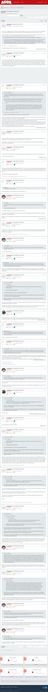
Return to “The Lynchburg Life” (7, 650)
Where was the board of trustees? (10, 11)
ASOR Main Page (16, 2)
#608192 (44, 85)
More (22, 2)
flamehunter (41, 127)
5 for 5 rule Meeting (12, 657)
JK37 (8, 149)
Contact (15, 687)
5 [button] (39, 17)
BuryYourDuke (14, 13)
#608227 (44, 368)
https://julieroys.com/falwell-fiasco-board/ (9, 45)
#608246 (44, 603)
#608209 (44, 161)
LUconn (9, 224)
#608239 (44, 469)
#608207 (44, 147)
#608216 (44, 222)
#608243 (44, 546)
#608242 (44, 506)
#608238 (44, 429)
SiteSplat (11, 690)
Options (20, 646)
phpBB (17, 690)
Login (45, 2)
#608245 (44, 571)
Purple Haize (10, 343)
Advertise (2, 687)
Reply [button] (3, 20)
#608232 (44, 417)
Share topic (41, 21)
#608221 (44, 310)
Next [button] (45, 17)
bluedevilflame (41, 157)
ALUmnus (9, 471)
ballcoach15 (37, 127)
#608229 (44, 390)
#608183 (44, 24)
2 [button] (34, 17)
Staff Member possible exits (36, 669)
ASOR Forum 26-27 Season (12, 669)
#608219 (44, 255)
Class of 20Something (40, 413)
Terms (12, 687)
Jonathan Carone (10, 197)
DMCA (9, 687)
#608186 (44, 53)
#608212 (44, 195)
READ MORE (12, 664)
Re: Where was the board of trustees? (15, 53)
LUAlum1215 (10, 312)
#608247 (44, 628)
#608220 (44, 274)
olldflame (9, 276)
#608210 (44, 180)
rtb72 (8, 55)
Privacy (6, 687)
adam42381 (35, 413)
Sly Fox (10, 13)
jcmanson (7, 13)
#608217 (44, 238)
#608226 (44, 341)
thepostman (6, 92)
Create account (40, 2)
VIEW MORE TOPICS (24, 681)
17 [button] (43, 17)
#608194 (44, 131)
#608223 (44, 324)
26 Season (36, 657)
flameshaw (9, 86)
